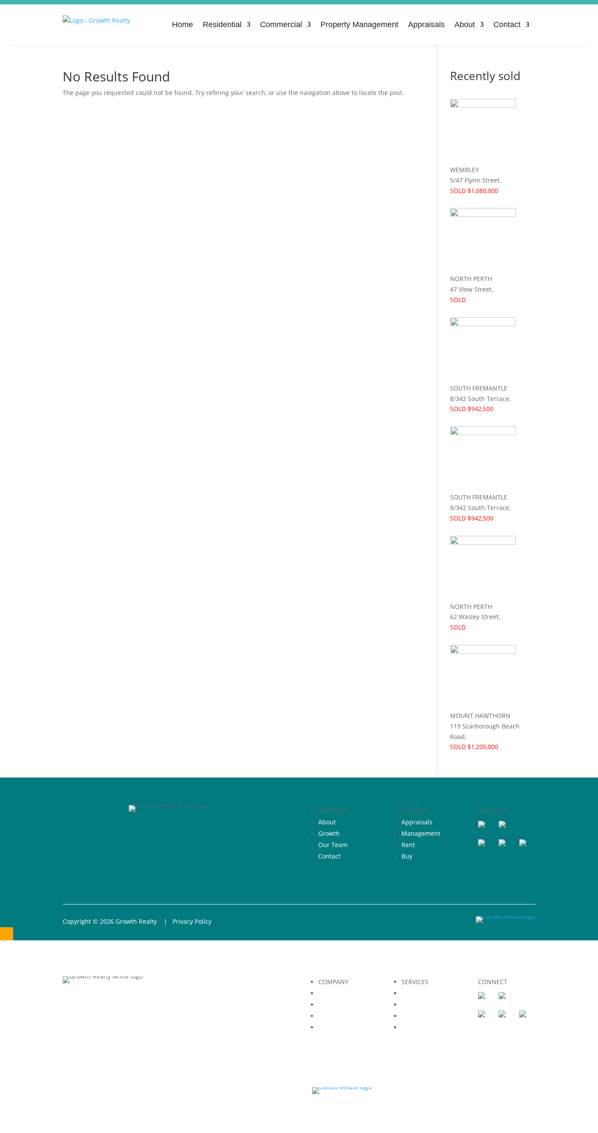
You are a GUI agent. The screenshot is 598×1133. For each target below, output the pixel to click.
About (464, 24)
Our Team (333, 845)
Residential (222, 24)
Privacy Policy (191, 921)
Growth (329, 833)
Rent (408, 845)
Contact (507, 24)
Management (420, 833)
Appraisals (426, 24)
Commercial (281, 24)
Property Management (359, 24)
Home (182, 24)
